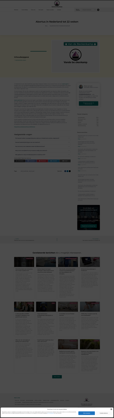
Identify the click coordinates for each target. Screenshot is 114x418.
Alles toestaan (86, 413)
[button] (111, 409)
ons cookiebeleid (50, 413)
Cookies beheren (104, 413)
